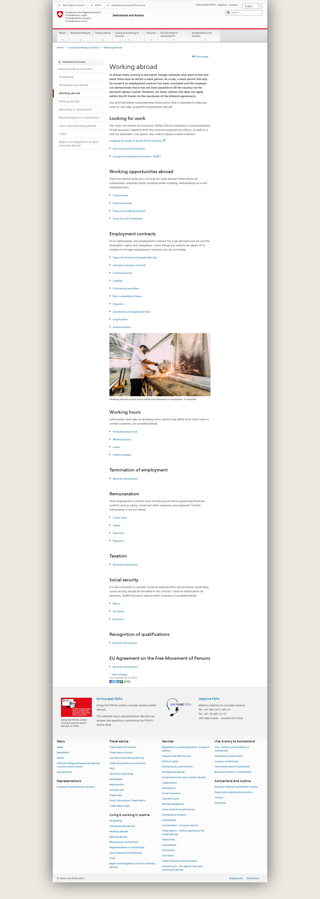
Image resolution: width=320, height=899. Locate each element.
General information (125, 478)
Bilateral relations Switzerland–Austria (236, 787)
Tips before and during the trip (126, 757)
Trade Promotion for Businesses (179, 861)
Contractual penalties (125, 288)
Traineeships (120, 195)
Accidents (118, 611)
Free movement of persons (128, 148)
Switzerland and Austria (201, 34)
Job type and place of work (128, 265)
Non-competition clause (127, 296)
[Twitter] (114, 681)
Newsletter (63, 752)
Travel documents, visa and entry (127, 763)
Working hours (121, 439)
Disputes (117, 303)
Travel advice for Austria (122, 747)
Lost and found (170, 798)
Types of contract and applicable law (134, 257)
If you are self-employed (127, 218)
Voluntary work (122, 203)
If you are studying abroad (128, 210)
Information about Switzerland (232, 766)
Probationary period (124, 431)
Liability (117, 280)
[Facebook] (111, 681)
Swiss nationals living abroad (125, 852)
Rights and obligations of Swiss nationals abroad (132, 865)
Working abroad (118, 831)
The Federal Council (74, 5)
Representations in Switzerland (126, 847)
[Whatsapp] (125, 681)
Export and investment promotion (234, 792)
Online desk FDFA (109, 699)
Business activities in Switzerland (233, 772)
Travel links (115, 795)
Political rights (170, 761)
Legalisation (120, 319)
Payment (118, 540)
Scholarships (169, 820)
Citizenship (168, 850)
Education (220, 803)
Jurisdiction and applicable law (131, 311)
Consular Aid (116, 790)
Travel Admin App (119, 805)
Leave (116, 447)
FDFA (98, 5)
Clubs (112, 858)
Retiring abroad (118, 836)
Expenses (118, 533)
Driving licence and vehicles (177, 766)
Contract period (122, 272)
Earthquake (115, 779)
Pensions (118, 619)
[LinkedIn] (118, 681)
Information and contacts (229, 756)
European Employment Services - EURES (136, 156)
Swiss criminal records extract (178, 809)
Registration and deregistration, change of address (185, 749)
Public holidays (121, 454)
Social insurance (171, 793)
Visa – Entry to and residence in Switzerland (232, 749)
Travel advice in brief (120, 752)
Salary (116, 525)
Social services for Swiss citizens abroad (184, 777)
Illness (116, 603)
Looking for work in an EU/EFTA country (135, 141)
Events (60, 757)
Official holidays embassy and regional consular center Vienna (78, 765)
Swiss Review (169, 845)
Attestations (169, 788)
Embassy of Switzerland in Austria (75, 787)
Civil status (168, 855)
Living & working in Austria (127, 34)
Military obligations (173, 804)
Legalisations (169, 782)
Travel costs (119, 517)
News (62, 32)
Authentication (121, 327)
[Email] (128, 681)
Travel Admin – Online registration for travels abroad (183, 832)
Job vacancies (64, 772)
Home (60, 47)
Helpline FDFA (209, 699)
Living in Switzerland (226, 761)
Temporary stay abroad (122, 826)
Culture (219, 797)
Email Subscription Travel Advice (127, 800)
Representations (81, 32)
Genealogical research (174, 814)
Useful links (168, 839)
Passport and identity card (176, 756)
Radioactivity (116, 784)
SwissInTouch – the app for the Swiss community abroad (182, 868)
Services (151, 32)
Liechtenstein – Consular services (180, 825)
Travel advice (103, 32)
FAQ (111, 768)
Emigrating (115, 820)
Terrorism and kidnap (121, 774)
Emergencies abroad (173, 772)
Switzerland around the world (128, 5)
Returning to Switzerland (123, 842)
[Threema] (122, 681)
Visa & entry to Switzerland (169, 34)
